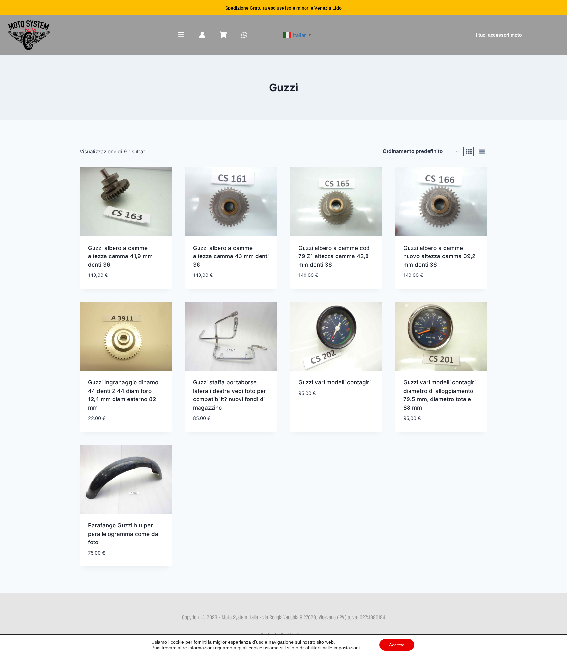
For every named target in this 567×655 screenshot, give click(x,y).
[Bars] (181, 35)
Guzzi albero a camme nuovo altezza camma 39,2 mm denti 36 (439, 256)
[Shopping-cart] (223, 35)
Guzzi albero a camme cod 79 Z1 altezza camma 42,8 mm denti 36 (334, 256)
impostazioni (347, 647)
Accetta (397, 644)
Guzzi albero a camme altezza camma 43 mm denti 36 (231, 256)
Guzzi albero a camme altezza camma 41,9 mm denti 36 (120, 256)
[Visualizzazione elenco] (482, 151)
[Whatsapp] (244, 35)
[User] (202, 35)
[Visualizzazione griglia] (468, 151)
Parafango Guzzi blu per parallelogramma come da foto (123, 533)
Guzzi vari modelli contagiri (334, 382)
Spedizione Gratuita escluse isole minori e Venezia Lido (283, 7)
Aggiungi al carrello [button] (327, 412)
